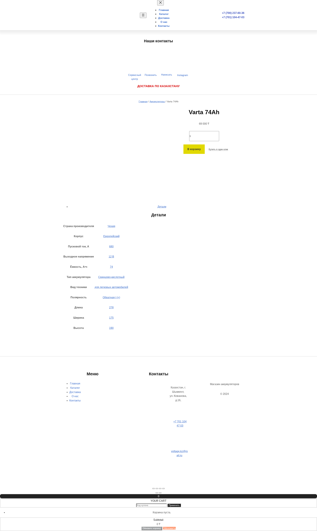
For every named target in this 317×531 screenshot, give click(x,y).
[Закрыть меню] (160, 2)
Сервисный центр (134, 77)
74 (111, 266)
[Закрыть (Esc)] (163, 488)
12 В (111, 256)
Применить (174, 505)
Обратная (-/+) (111, 297)
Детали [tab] (162, 206)
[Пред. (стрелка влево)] (157, 492)
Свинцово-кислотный (111, 277)
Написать (166, 74)
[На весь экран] (157, 488)
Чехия (111, 226)
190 (111, 328)
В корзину (194, 149)
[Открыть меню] (143, 15)
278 (111, 307)
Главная (143, 101)
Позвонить (151, 75)
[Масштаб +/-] (153, 488)
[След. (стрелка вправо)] (160, 492)
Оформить (169, 528)
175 (111, 317)
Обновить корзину (152, 528)
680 (111, 246)
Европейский (111, 236)
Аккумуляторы (157, 101)
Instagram (182, 75)
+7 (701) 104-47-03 (233, 17)
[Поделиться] (160, 488)
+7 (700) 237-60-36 (233, 13)
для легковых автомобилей (111, 287)
